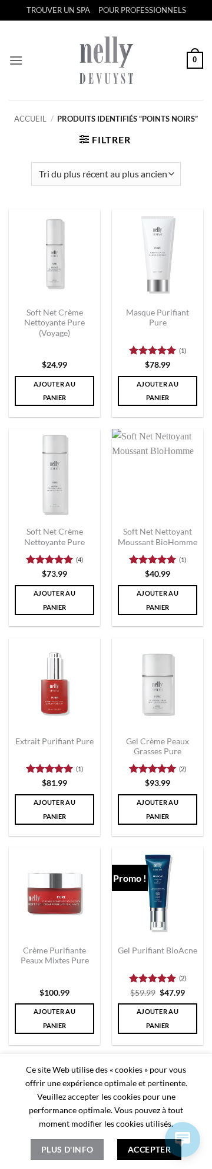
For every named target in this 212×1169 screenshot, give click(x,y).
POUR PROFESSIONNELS (142, 10)
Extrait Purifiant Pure (54, 741)
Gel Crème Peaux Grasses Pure (157, 747)
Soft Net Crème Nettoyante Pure (54, 537)
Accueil (30, 118)
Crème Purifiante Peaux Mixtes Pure (55, 956)
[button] (16, 60)
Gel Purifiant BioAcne (157, 950)
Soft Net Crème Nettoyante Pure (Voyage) (54, 323)
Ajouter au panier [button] (54, 391)
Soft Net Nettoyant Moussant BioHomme (157, 537)
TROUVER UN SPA (58, 10)
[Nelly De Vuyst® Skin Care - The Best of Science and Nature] (106, 60)
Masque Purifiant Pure (157, 318)
